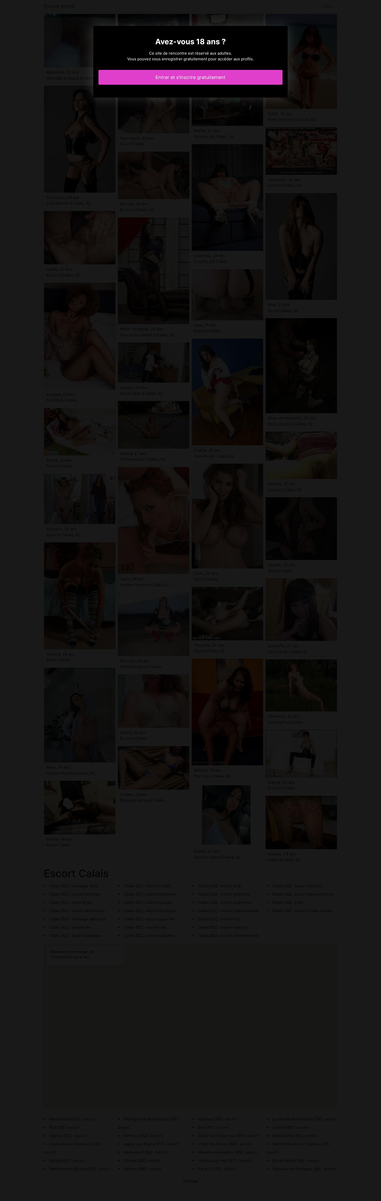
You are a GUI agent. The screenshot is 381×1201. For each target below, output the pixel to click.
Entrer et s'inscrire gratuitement (190, 77)
